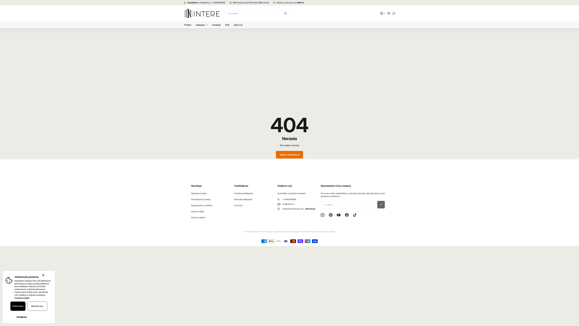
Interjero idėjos (197, 211)
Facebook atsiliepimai (243, 193)
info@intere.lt (288, 204)
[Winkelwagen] (393, 13)
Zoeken (286, 13)
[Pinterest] (330, 215)
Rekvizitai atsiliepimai (243, 199)
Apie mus (238, 25)
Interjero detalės (198, 217)
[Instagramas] (322, 215)
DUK (227, 25)
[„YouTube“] (338, 215)
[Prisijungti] (389, 13)
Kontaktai (216, 25)
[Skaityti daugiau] (382, 13)
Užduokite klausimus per (299, 209)
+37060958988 (289, 199)
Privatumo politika (21, 297)
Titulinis (187, 25)
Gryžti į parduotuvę (289, 154)
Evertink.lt (238, 205)
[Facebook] (347, 215)
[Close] (43, 275)
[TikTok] (354, 215)
